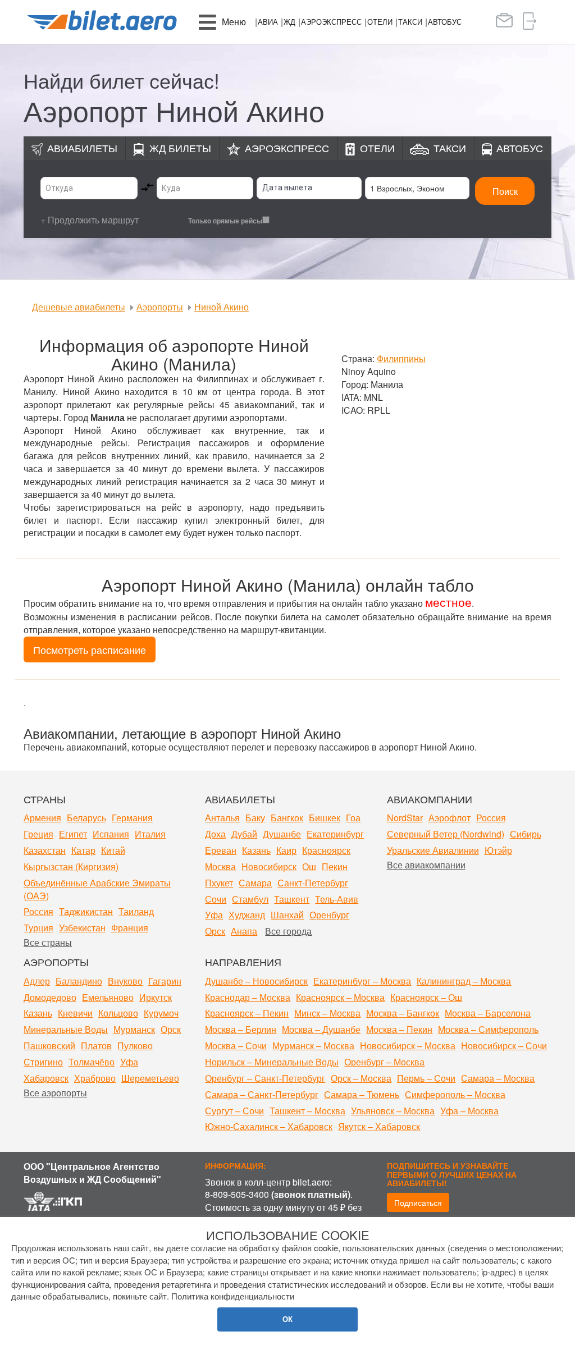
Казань (256, 850)
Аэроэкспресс (331, 21)
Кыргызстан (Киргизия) (71, 866)
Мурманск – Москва (313, 1045)
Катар (83, 850)
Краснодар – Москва (247, 997)
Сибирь (525, 833)
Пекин (335, 866)
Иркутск (155, 997)
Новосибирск (268, 866)
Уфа (214, 914)
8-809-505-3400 (237, 1194)
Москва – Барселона (488, 1013)
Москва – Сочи (236, 1045)
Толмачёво (92, 1061)
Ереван (220, 850)
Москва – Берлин (240, 1029)
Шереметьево (150, 1078)
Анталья (222, 817)
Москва (220, 866)
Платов (96, 1045)
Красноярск (326, 850)
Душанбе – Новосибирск (256, 981)
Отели (380, 21)
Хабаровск (46, 1078)
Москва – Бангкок (402, 1013)
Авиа (268, 21)
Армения (42, 817)
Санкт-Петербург (312, 882)
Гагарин (164, 981)
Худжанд (247, 914)
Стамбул (250, 899)
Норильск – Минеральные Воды (272, 1061)
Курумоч (161, 1013)
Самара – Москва (498, 1078)
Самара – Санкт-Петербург (261, 1094)
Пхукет (219, 882)
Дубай (244, 833)
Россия (38, 911)
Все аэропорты (55, 1092)
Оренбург (329, 914)
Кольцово (118, 1013)
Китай (113, 850)
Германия (132, 817)
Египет (73, 833)
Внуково (125, 981)
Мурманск (134, 1029)
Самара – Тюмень (361, 1094)
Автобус (445, 21)
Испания (111, 833)
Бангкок (287, 817)
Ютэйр (498, 850)
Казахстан (45, 850)
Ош (309, 866)
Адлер (37, 981)
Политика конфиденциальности (232, 1296)
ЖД (289, 21)
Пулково (135, 1045)
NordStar (405, 817)
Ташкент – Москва (307, 1110)
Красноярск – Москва (340, 997)
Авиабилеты (82, 147)
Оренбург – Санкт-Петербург (265, 1078)
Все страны (48, 942)
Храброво (95, 1078)
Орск (215, 931)
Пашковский (49, 1045)
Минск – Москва (327, 1013)
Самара (255, 882)
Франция (129, 927)
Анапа (244, 931)
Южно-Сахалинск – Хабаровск (268, 1126)
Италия (150, 833)
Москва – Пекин (399, 1029)
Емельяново (108, 997)
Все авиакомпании (426, 864)
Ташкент (291, 899)
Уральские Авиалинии (433, 850)
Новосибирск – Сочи (504, 1045)
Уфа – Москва (469, 1110)
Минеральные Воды (66, 1029)
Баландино (79, 981)
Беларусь (86, 817)
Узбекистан (82, 927)
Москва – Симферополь (488, 1029)
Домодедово (50, 997)
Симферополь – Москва (455, 1094)
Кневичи (75, 1013)
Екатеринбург (335, 833)
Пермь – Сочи (426, 1078)
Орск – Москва (361, 1078)
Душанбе (282, 833)
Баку (255, 817)
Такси (410, 21)
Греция (38, 833)
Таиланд (136, 911)
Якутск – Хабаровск (379, 1126)
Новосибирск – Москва (407, 1045)
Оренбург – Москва (384, 1061)
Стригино (43, 1061)
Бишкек (324, 817)
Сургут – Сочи (234, 1110)
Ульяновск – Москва (393, 1110)
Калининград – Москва (464, 981)
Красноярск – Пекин (247, 1013)
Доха (215, 833)
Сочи (215, 899)
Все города (288, 931)
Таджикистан (86, 911)
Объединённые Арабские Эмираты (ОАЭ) (97, 889)
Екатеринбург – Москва (362, 981)
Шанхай (287, 914)
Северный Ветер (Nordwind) (445, 833)
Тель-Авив (336, 899)
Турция (38, 927)
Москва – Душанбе (321, 1029)
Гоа (353, 817)
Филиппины (401, 358)
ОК (287, 1319)
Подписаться (418, 1202)
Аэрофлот (449, 817)
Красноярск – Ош (426, 997)
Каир (286, 850)
